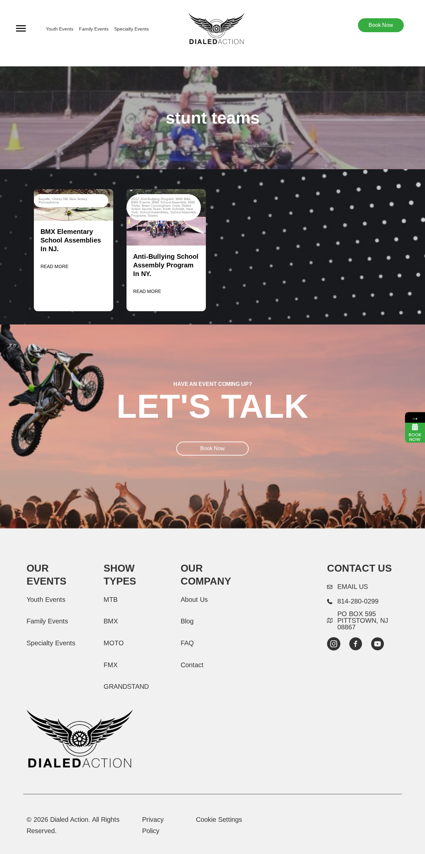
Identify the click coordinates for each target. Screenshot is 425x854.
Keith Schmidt (173, 209)
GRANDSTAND (126, 686)
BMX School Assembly (169, 202)
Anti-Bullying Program (157, 199)
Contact (192, 665)
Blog (187, 621)
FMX (111, 665)
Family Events (94, 29)
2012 (135, 199)
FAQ (187, 643)
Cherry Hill (59, 199)
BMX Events (140, 202)
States (153, 215)
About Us (194, 599)
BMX (111, 621)
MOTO (114, 643)
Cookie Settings (219, 819)
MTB (111, 599)
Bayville (44, 199)
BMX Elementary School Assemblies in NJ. (71, 240)
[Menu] (21, 28)
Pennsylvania (49, 202)
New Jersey (78, 199)
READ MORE (54, 266)
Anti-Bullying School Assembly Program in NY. (166, 265)
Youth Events (59, 29)
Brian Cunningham (156, 205)
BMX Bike (183, 199)
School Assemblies (154, 212)
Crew (176, 205)
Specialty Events (131, 29)
